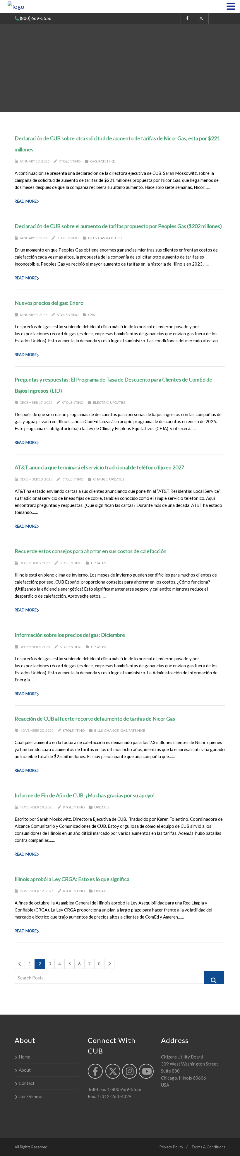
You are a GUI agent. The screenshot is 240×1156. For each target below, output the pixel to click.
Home (24, 1056)
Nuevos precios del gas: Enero (49, 303)
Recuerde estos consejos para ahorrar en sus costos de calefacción (91, 551)
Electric (101, 402)
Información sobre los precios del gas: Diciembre (70, 635)
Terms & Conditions (208, 1147)
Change (100, 479)
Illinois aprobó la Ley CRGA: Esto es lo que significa (72, 879)
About (25, 1070)
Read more (26, 201)
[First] (20, 964)
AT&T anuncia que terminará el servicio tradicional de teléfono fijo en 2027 (99, 467)
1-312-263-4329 (113, 1096)
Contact (27, 1083)
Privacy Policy (171, 1147)
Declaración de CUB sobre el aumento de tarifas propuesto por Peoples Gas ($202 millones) (118, 226)
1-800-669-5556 (123, 1089)
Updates (117, 402)
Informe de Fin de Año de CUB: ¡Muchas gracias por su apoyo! (85, 795)
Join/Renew (30, 1096)
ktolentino (70, 161)
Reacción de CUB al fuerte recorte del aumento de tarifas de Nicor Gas (95, 718)
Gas (93, 161)
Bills (92, 238)
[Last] (109, 964)
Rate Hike (106, 161)
